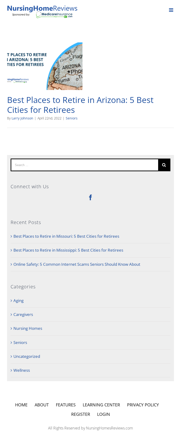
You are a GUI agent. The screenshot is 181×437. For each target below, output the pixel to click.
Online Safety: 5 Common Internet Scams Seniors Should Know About (76, 264)
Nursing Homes (27, 328)
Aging (18, 300)
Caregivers (23, 314)
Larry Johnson (22, 118)
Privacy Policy (143, 405)
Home (21, 405)
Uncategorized (26, 356)
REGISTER (80, 414)
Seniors (72, 118)
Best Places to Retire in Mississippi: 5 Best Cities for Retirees (68, 250)
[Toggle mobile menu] (171, 10)
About (42, 405)
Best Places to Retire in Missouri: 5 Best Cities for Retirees (66, 236)
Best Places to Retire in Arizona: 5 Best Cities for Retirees (80, 104)
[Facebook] (90, 197)
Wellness (21, 370)
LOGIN (103, 414)
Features (66, 405)
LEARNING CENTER (101, 405)
